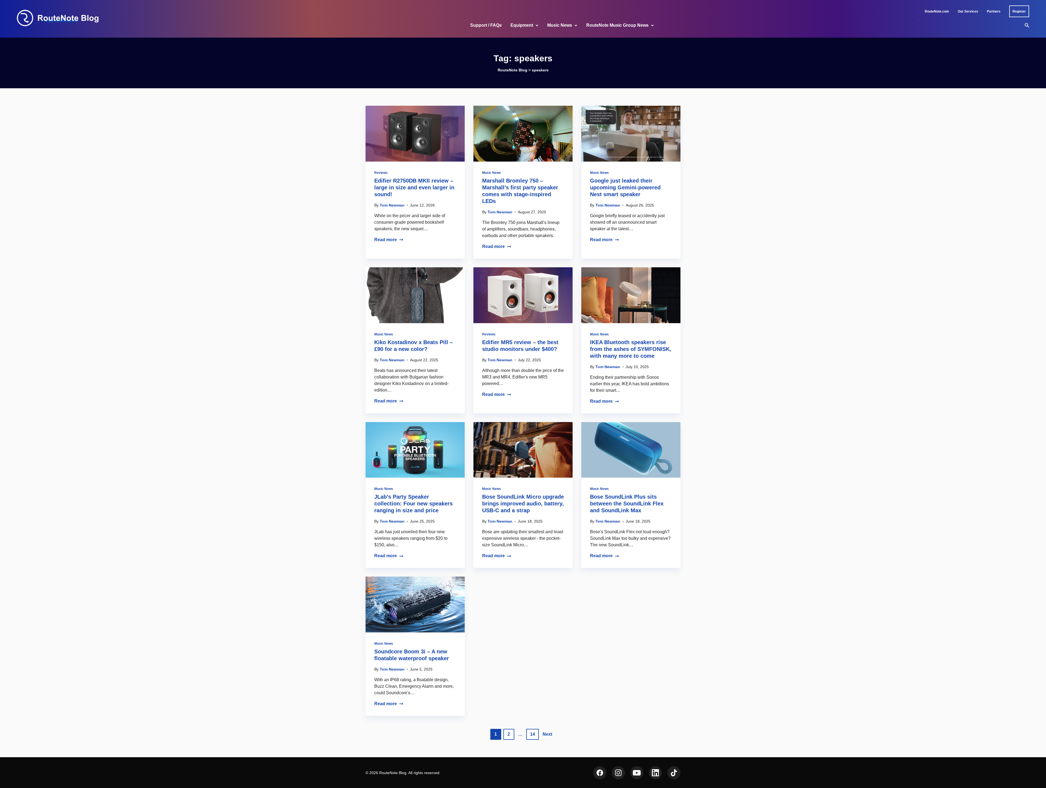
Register (1019, 11)
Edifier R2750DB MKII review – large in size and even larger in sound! (414, 187)
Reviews (381, 173)
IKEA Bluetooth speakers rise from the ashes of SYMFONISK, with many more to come (630, 349)
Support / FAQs (486, 25)
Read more (385, 239)
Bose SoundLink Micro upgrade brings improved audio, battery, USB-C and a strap (523, 503)
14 (532, 734)
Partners (994, 11)
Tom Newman (392, 205)
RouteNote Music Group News (617, 25)
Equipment (521, 25)
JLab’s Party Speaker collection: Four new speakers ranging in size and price (413, 503)
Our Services (968, 11)
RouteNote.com (937, 11)
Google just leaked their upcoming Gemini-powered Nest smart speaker (625, 187)
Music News (559, 25)
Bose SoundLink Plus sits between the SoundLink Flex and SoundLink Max (627, 503)
